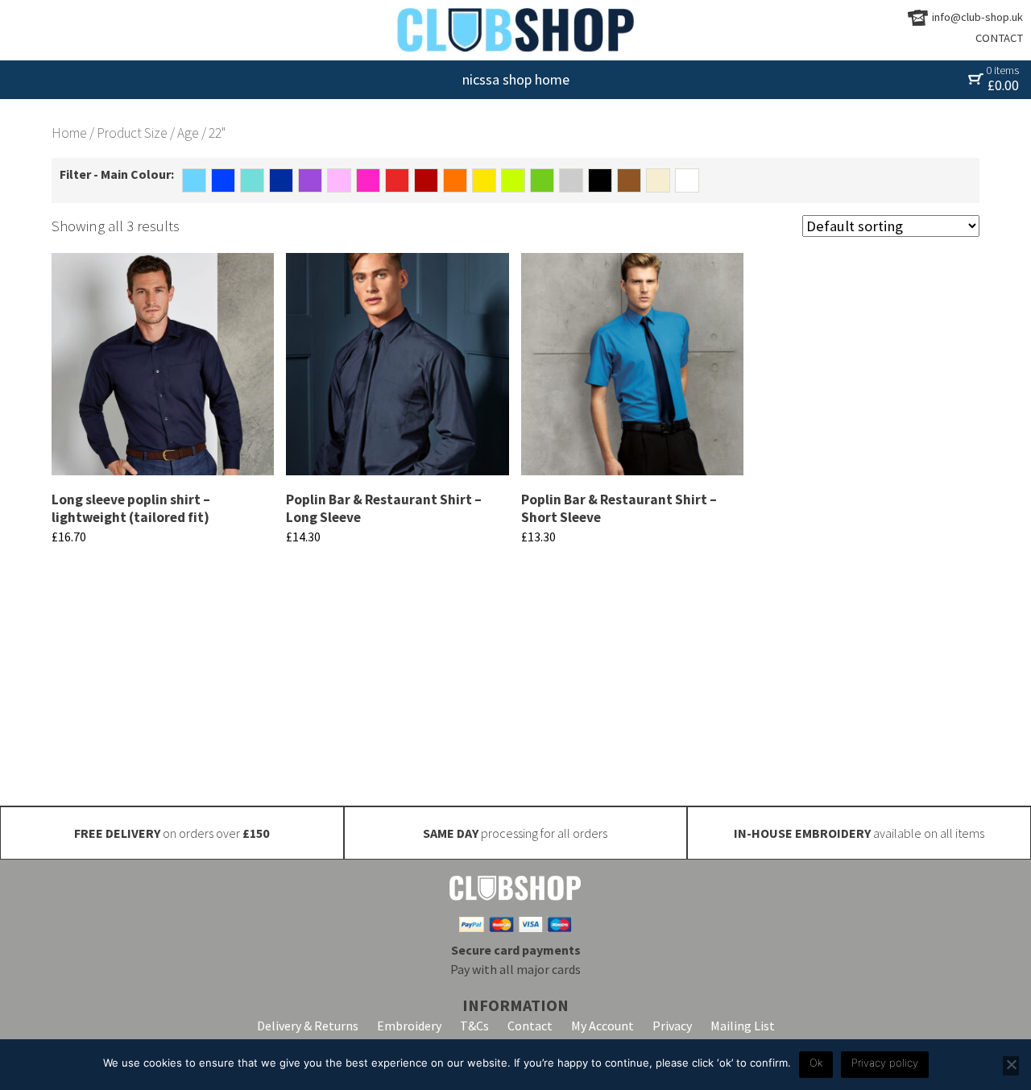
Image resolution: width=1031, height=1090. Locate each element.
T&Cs (474, 1025)
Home (69, 133)
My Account (602, 1025)
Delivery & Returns (307, 1025)
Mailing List (742, 1025)
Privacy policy (884, 1062)
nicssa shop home (515, 79)
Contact (530, 1025)
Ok (815, 1062)
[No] (1011, 1065)
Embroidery (409, 1025)
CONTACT (999, 38)
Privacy (672, 1025)
